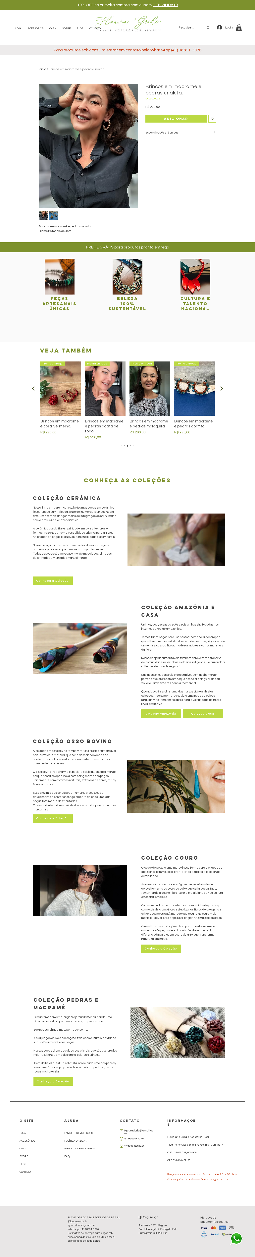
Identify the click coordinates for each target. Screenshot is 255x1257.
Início (42, 69)
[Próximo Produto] (221, 388)
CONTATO (25, 1172)
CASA (23, 1148)
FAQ (67, 1156)
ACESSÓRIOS (27, 1140)
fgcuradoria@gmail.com (81, 1225)
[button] (239, 27)
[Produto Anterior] (33, 388)
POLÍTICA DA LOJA (75, 1140)
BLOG (23, 1164)
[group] (127, 400)
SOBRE (24, 1156)
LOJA (23, 1133)
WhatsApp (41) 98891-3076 (176, 50)
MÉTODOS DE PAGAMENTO (80, 1148)
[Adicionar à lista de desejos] (212, 119)
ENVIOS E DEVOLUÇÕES (78, 1133)
